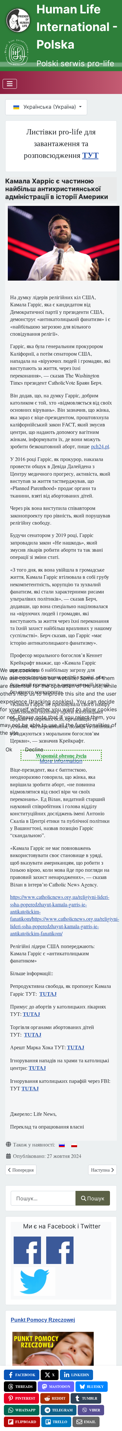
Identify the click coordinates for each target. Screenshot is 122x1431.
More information (61, 761)
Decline (34, 749)
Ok (9, 749)
